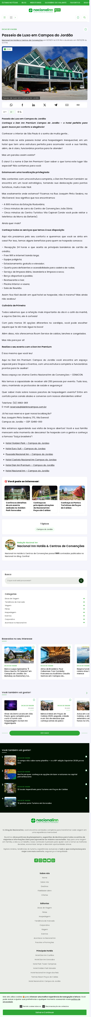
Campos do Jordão (45, 529)
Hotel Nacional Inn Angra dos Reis (45, 972)
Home (44, 877)
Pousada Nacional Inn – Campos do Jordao (29, 454)
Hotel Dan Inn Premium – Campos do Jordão (30, 465)
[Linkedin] (45, 863)
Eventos (8, 616)
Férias (7, 609)
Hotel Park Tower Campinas (44, 964)
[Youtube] (49, 863)
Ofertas (44, 895)
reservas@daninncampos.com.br (28, 406)
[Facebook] (36, 863)
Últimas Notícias (10, 2)
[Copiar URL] (78, 105)
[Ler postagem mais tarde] (85, 29)
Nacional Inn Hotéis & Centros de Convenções (22, 40)
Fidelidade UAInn (45, 890)
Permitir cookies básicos (32, 1006)
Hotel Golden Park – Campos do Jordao (27, 443)
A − (11, 112)
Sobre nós (45, 882)
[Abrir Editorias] (12, 17)
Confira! (26, 556)
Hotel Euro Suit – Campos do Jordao (26, 448)
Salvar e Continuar (45, 1012)
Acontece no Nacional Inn (16, 623)
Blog (24, 2)
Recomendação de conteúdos (57, 1006)
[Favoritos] (78, 17)
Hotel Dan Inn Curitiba (44, 955)
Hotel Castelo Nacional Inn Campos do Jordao (31, 459)
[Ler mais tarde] (33, 647)
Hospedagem (10, 612)
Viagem (8, 605)
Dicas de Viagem (9, 29)
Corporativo (10, 619)
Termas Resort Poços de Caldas (44, 977)
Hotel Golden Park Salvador (44, 968)
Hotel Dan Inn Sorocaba (45, 959)
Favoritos (75, 2)
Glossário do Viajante (55, 2)
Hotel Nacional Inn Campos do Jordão (45, 981)
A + (4, 112)
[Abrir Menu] (4, 17)
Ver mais (44, 733)
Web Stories (35, 2)
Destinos (44, 886)
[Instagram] (40, 863)
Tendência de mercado (15, 602)
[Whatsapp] (53, 863)
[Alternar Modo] (19, 112)
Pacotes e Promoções (44, 942)
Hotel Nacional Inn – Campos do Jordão (27, 470)
